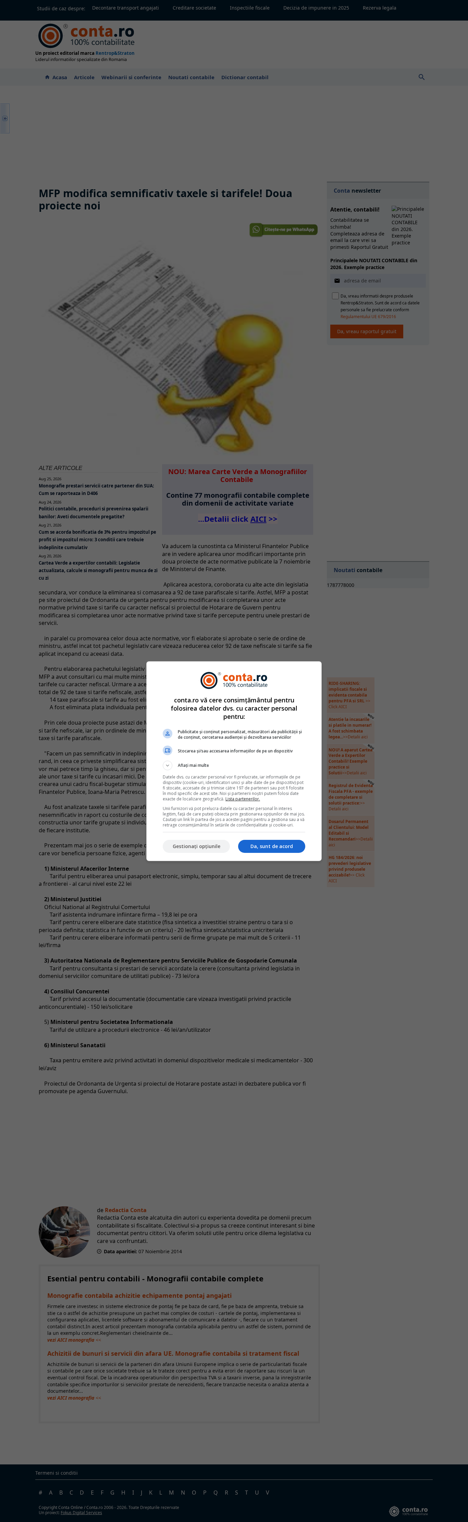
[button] (234, 765)
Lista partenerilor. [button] (242, 799)
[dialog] (234, 761)
